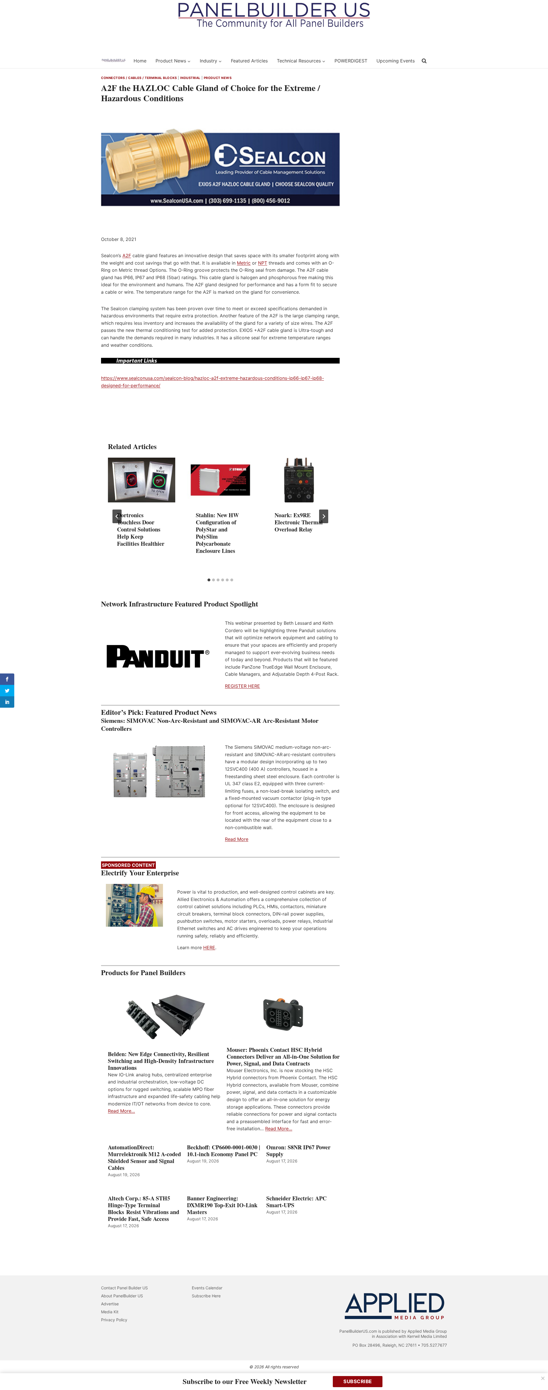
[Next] (323, 516)
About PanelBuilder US (122, 1295)
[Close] (543, 1378)
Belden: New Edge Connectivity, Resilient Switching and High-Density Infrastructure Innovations (161, 1061)
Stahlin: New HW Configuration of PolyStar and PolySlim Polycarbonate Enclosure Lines (217, 533)
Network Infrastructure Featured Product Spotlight (179, 603)
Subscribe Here (206, 1295)
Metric (244, 263)
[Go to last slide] (117, 516)
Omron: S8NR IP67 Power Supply (298, 1151)
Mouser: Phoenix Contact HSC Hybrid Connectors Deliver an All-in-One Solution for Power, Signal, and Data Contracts (283, 1056)
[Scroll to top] (537, 1373)
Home (140, 61)
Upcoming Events (395, 61)
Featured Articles (249, 61)
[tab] (208, 580)
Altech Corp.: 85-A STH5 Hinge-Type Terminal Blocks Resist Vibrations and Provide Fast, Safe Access (143, 1208)
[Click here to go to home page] (113, 61)
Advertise (110, 1303)
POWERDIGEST (351, 61)
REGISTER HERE (242, 686)
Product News (218, 78)
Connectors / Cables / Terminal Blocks (139, 78)
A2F (126, 255)
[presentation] (141, 480)
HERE (209, 947)
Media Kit (109, 1311)
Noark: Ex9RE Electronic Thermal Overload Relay (299, 522)
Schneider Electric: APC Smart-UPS (296, 1202)
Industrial (190, 78)
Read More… (121, 1111)
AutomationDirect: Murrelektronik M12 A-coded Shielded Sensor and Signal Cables (144, 1157)
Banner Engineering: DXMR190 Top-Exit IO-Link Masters (222, 1205)
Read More (236, 839)
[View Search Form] (424, 61)
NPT (262, 263)
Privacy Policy (114, 1319)
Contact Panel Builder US (124, 1287)
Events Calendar (207, 1287)
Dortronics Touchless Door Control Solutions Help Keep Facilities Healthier (140, 529)
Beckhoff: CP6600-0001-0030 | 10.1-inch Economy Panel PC (223, 1151)
